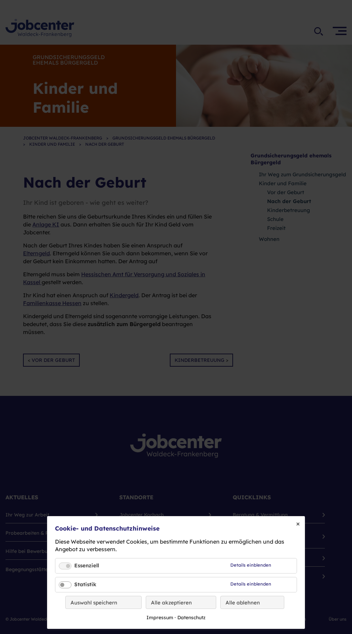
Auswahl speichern (93, 602)
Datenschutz (191, 617)
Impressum (159, 617)
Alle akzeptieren (171, 602)
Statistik (85, 584)
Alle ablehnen (243, 602)
